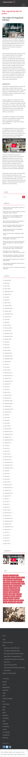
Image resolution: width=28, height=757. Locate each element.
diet (4, 579)
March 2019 (7, 454)
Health (4, 693)
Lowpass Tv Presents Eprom (9, 673)
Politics (4, 712)
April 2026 (7, 286)
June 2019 (7, 448)
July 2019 (7, 445)
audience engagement (13, 575)
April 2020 (7, 423)
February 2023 (8, 353)
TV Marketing (6, 726)
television (11, 600)
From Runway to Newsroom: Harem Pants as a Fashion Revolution (13, 264)
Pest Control (18, 594)
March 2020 (7, 426)
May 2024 (7, 322)
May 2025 (7, 300)
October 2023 (8, 339)
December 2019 (8, 431)
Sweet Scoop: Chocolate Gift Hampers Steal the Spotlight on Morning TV (13, 238)
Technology (5, 723)
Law (3, 701)
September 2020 (8, 409)
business (13, 577)
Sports (4, 721)
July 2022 (7, 364)
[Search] (23, 197)
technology (5, 600)
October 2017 (8, 490)
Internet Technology (7, 698)
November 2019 (8, 434)
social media (10, 598)
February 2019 (8, 456)
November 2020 (8, 403)
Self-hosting (18, 596)
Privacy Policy (7, 670)
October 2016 (8, 524)
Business (5, 681)
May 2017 (7, 504)
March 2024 (7, 325)
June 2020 (7, 417)
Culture (4, 684)
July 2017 (7, 498)
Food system (5, 690)
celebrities (18, 577)
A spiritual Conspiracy (8, 642)
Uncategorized (6, 735)
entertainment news (18, 579)
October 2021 (8, 378)
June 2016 (7, 535)
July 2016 (7, 532)
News (4, 709)
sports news (16, 598)
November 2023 (8, 336)
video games (19, 602)
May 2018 (7, 476)
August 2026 (7, 280)
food (4, 581)
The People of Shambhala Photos (12, 650)
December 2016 (8, 518)
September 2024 (8, 314)
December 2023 (8, 333)
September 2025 (8, 291)
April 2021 (7, 389)
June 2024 (7, 319)
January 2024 (8, 330)
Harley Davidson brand (16, 583)
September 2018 (8, 468)
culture (23, 577)
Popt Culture (7, 662)
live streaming (6, 590)
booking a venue (6, 577)
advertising (5, 575)
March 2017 (7, 510)
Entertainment (6, 687)
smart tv (5, 598)
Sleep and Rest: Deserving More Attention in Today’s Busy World (13, 208)
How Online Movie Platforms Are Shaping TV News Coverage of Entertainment (13, 221)
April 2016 (7, 540)
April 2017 (7, 507)
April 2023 (7, 347)
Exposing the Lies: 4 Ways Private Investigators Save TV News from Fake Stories (14, 251)
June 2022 (7, 367)
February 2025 (8, 305)
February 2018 (8, 484)
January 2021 (8, 398)
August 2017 (7, 496)
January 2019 (8, 459)
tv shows (5, 602)
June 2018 (7, 473)
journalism (5, 587)
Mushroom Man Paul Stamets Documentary (14, 667)
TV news (21, 600)
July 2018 (7, 470)
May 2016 (7, 538)
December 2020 (8, 400)
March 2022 (7, 370)
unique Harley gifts (12, 602)
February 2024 (8, 328)
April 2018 (7, 479)
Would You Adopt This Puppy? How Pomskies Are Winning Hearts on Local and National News (13, 243)
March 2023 (7, 350)
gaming (8, 581)
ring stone (13, 596)
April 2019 (7, 451)
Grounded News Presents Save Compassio (14, 659)
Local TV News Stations (15, 590)
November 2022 (8, 356)
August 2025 (7, 294)
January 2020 (8, 428)
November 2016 (8, 521)
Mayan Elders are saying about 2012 (12, 656)
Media (4, 707)
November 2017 (8, 487)
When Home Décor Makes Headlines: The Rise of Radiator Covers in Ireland (14, 212)
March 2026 (7, 288)
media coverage (16, 592)
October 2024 (8, 311)
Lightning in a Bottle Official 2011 (12, 648)
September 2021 (8, 381)
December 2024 (8, 308)
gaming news (13, 581)
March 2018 (7, 482)
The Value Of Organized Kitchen (12, 19)
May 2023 (7, 344)
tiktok (15, 600)
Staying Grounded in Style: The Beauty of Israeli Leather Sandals (13, 230)
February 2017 (8, 512)
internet (10, 585)
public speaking (6, 596)
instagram (5, 585)
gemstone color (20, 581)
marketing (5, 592)
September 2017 (8, 493)
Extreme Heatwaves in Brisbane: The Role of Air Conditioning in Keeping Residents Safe (13, 255)
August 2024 (7, 316)
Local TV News (6, 704)
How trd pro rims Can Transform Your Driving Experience (14, 268)
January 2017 (8, 515)
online (14, 594)
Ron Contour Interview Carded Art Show (13, 653)
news (10, 594)
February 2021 (8, 395)
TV (18, 600)
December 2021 (8, 375)
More (4, 645)
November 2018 (8, 465)
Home (4, 639)
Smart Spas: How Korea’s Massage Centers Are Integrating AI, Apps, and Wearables (13, 247)
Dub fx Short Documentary (10, 664)
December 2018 (8, 462)
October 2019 (8, 437)
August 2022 (7, 361)
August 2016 (7, 529)
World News (5, 737)
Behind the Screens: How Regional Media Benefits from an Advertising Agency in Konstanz (13, 217)
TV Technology (6, 732)
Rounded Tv (5, 715)
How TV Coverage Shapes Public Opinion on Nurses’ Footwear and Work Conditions (13, 226)
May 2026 (7, 283)
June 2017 (7, 501)
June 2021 (7, 386)
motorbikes (5, 594)
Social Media (6, 718)
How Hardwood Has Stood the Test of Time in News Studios (14, 260)
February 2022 (8, 372)
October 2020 (8, 406)
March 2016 (7, 543)
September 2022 (8, 358)
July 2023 (7, 342)
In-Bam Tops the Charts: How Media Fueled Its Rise (13, 234)
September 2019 (8, 440)
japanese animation (17, 585)
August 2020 (7, 412)
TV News (5, 729)
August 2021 (7, 384)
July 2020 (7, 414)
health (23, 583)
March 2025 (7, 302)
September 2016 (8, 526)
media (10, 592)
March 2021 (7, 392)
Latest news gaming (13, 587)
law (19, 587)
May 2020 (7, 420)
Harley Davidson (6, 583)
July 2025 (7, 297)
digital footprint (9, 579)
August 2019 (7, 442)
